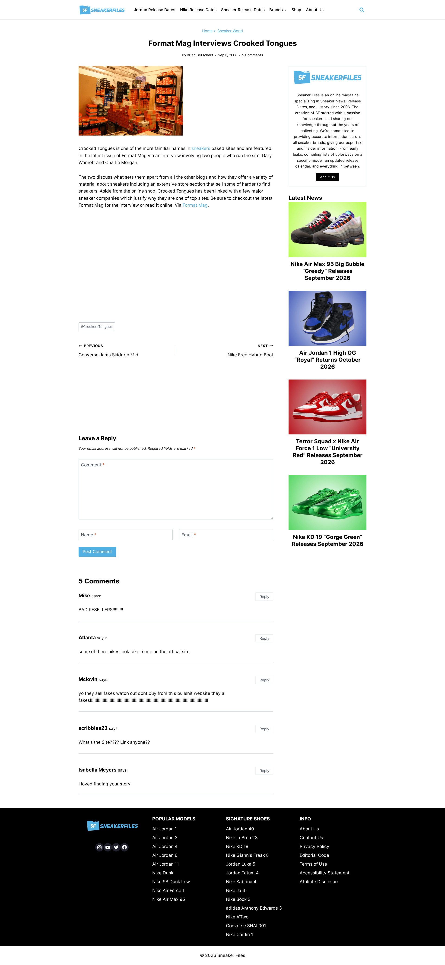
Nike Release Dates (198, 9)
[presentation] (327, 229)
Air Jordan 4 (165, 846)
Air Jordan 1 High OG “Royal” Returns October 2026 (327, 359)
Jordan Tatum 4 (242, 873)
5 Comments (252, 55)
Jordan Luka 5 (240, 864)
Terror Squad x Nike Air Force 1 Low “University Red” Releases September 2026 (327, 451)
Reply (264, 596)
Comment (93, 464)
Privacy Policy (314, 846)
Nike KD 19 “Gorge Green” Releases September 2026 (327, 540)
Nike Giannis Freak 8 (247, 855)
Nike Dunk (162, 873)
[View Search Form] (361, 10)
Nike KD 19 (237, 846)
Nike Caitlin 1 (239, 934)
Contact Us (311, 837)
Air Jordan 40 (240, 829)
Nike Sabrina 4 (241, 881)
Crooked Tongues (97, 326)
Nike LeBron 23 (242, 837)
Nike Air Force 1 (168, 890)
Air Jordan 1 (164, 829)
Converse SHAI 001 (246, 925)
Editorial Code (314, 855)
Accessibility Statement (325, 873)
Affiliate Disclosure (319, 881)
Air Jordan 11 (165, 864)
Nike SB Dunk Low (171, 881)
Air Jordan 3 (165, 837)
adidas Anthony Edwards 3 (254, 908)
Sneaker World (230, 30)
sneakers (200, 148)
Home (207, 30)
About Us (315, 9)
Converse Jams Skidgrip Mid (108, 351)
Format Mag (195, 205)
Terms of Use (313, 864)
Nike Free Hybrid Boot (250, 351)
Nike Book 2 (238, 899)
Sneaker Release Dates (243, 9)
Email (188, 535)
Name (89, 535)
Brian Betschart (200, 55)
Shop (296, 9)
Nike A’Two (237, 917)
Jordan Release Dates (154, 9)
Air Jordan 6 (165, 855)
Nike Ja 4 (235, 890)
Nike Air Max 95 (168, 899)
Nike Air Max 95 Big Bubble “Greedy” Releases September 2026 (327, 271)
